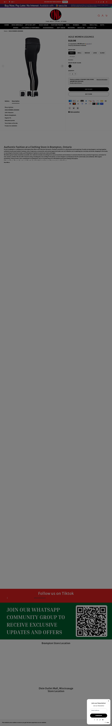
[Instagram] (97, 719)
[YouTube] (102, 719)
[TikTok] (100, 719)
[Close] (108, 701)
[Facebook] (94, 719)
